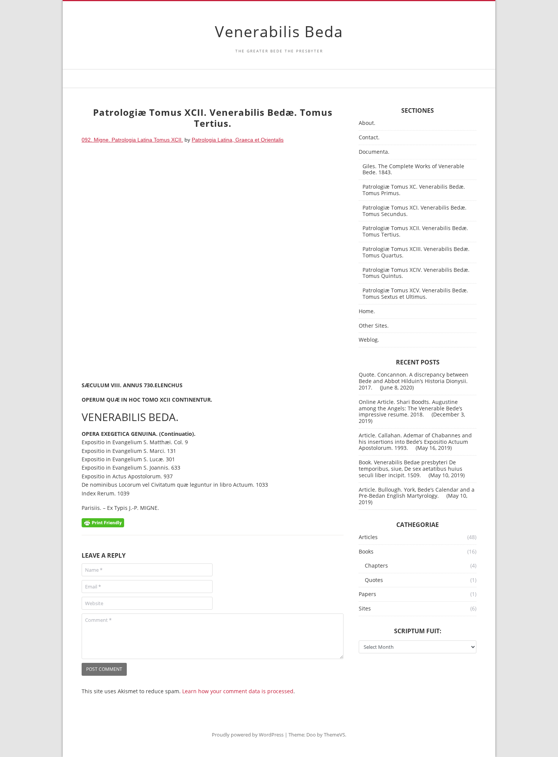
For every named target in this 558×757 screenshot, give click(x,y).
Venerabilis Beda (279, 31)
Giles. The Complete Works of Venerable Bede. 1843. (413, 169)
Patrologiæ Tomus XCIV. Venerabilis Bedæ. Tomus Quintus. (416, 273)
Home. (367, 311)
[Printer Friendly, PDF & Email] (103, 522)
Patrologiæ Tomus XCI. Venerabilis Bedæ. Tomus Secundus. (415, 211)
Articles (368, 537)
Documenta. (374, 152)
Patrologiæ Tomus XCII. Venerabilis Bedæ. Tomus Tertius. (415, 231)
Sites (365, 609)
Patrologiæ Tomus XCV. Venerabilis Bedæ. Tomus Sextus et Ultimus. (415, 293)
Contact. (369, 137)
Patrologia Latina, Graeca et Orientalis (238, 140)
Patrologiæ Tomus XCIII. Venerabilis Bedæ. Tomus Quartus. (416, 252)
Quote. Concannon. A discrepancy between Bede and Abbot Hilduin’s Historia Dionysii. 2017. (413, 381)
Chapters (376, 566)
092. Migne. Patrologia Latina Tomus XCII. (132, 140)
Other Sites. (374, 326)
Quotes (374, 580)
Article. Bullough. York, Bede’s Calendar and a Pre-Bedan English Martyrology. (416, 493)
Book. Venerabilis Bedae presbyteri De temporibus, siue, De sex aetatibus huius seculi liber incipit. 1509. (410, 469)
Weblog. (369, 340)
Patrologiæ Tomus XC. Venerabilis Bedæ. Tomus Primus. (414, 190)
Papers (367, 594)
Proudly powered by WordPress (248, 734)
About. (367, 123)
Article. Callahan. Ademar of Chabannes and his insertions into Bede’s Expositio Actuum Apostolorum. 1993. (415, 442)
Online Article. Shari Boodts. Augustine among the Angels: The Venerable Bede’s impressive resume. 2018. (410, 408)
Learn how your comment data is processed (237, 691)
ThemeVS (334, 734)
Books (366, 552)
